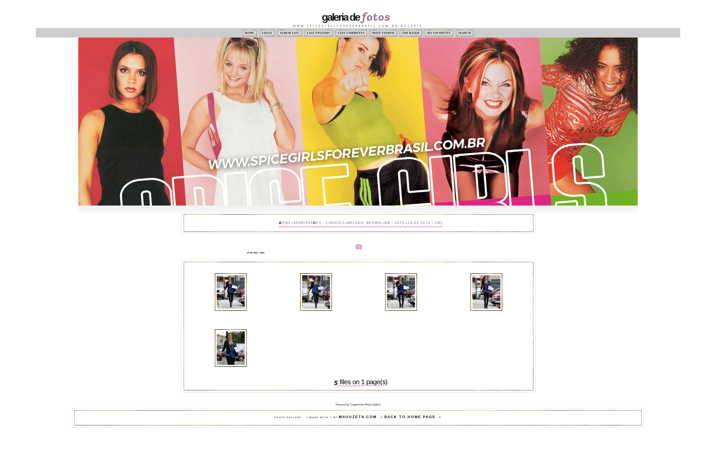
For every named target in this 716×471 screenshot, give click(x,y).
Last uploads (324, 32)
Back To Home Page (404, 410)
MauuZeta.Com (366, 410)
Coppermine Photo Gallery (365, 396)
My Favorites (428, 32)
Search (451, 32)
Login (278, 32)
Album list (298, 32)
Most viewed (379, 32)
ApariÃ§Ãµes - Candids (328, 221)
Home (263, 32)
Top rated (403, 32)
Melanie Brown (364, 221)
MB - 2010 (388, 221)
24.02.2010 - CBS (412, 221)
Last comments (352, 32)
